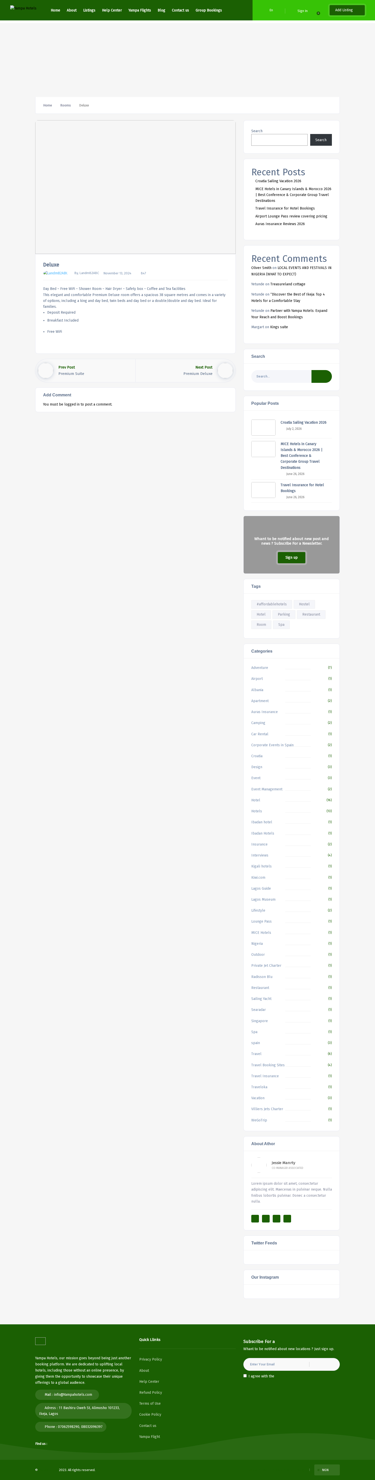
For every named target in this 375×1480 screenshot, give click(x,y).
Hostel (304, 604)
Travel (256, 1054)
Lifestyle (258, 910)
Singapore (259, 1021)
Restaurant (311, 614)
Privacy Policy (150, 1359)
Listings (89, 10)
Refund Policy (150, 1392)
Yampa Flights (140, 10)
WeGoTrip (259, 1120)
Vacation (258, 1098)
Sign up (291, 557)
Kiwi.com (258, 877)
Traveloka (259, 1087)
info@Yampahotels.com (73, 1394)
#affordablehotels (272, 604)
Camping (258, 723)
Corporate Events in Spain (272, 745)
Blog (161, 10)
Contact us (180, 10)
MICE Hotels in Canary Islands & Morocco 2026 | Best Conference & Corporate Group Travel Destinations (293, 195)
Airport (257, 679)
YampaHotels (48, 1470)
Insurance (259, 844)
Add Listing (344, 10)
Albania (257, 690)
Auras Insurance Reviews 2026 (280, 224)
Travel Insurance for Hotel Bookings (285, 208)
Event (255, 778)
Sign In (302, 11)
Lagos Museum (263, 899)
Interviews (259, 855)
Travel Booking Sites (268, 1065)
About (72, 10)
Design (256, 767)
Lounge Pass (261, 921)
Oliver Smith (261, 268)
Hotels (256, 811)
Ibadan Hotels (262, 833)
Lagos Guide (261, 888)
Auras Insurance (264, 712)
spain (255, 1043)
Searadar (258, 1010)
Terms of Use (150, 1403)
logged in (72, 404)
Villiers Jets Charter (267, 1109)
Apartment (260, 701)
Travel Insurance (265, 1076)
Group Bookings (209, 10)
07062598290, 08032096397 (80, 1427)
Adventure (259, 668)
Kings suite (279, 327)
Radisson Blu (261, 977)
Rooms (65, 105)
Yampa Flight (149, 1437)
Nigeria (257, 943)
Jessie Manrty (283, 1162)
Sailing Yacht (261, 999)
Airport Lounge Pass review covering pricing (291, 216)
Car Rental (259, 734)
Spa (281, 624)
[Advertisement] (187, 58)
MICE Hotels (261, 933)
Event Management (266, 789)
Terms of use (257, 1470)
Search (256, 131)
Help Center (112, 10)
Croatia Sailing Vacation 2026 (278, 181)
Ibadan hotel (261, 822)
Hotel (261, 614)
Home (55, 10)
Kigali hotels (261, 866)
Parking (284, 614)
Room (261, 624)
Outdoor (258, 954)
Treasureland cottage (287, 284)
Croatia (256, 756)
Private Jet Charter (266, 965)
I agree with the (273, 1376)
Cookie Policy (150, 1414)
